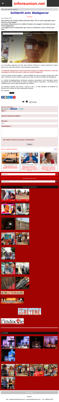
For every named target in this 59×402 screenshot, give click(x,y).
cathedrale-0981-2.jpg (36, 346)
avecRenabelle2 (22, 212)
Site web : (4, 121)
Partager (34, 102)
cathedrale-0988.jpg (22, 346)
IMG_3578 (8, 227)
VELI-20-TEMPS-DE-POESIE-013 (51, 374)
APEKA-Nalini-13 (22, 272)
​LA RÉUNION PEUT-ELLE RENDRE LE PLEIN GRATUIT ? (10, 167)
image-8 (8, 286)
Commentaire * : (6, 126)
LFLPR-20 (22, 198)
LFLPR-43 (8, 198)
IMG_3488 (22, 227)
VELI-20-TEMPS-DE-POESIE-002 (36, 374)
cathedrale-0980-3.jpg (51, 346)
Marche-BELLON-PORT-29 (8, 257)
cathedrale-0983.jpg (8, 359)
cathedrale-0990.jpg (8, 346)
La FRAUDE (4, 333)
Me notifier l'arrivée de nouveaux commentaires (18, 140)
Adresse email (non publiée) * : (11, 116)
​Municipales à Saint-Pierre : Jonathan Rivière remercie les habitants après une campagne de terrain (29, 168)
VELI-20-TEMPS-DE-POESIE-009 (8, 374)
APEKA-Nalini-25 (8, 272)
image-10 (22, 286)
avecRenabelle (8, 212)
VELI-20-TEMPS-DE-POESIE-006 (8, 243)
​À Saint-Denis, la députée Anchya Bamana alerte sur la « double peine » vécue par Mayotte (48, 168)
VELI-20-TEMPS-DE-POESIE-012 (22, 243)
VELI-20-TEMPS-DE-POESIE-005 (8, 387)
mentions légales (29, 392)
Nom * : (3, 111)
